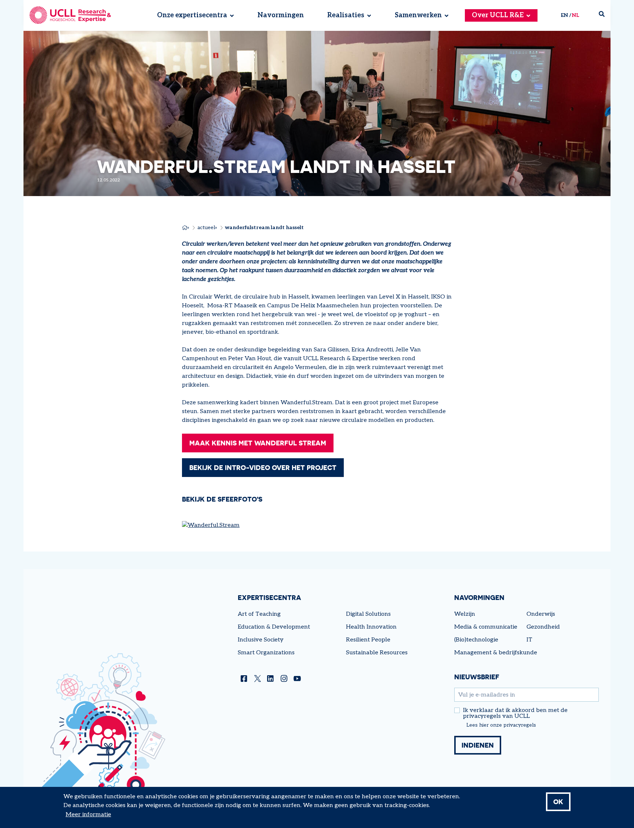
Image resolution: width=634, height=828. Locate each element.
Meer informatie (88, 814)
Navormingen (281, 15)
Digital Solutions (368, 614)
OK (558, 802)
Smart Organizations (266, 652)
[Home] (70, 15)
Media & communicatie (485, 626)
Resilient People (368, 639)
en (564, 15)
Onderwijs (540, 614)
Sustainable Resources (377, 652)
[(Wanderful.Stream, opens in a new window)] (211, 525)
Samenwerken (418, 15)
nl (575, 15)
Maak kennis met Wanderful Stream (257, 443)
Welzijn (464, 614)
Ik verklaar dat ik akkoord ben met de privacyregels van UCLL (515, 713)
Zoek (605, 15)
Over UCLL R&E (498, 15)
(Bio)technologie (476, 639)
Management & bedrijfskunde (495, 652)
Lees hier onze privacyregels (501, 725)
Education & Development (274, 626)
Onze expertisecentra (192, 15)
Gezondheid (543, 626)
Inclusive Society (261, 639)
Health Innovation (371, 626)
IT (529, 639)
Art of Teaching (259, 614)
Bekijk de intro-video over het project (262, 467)
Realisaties (345, 15)
